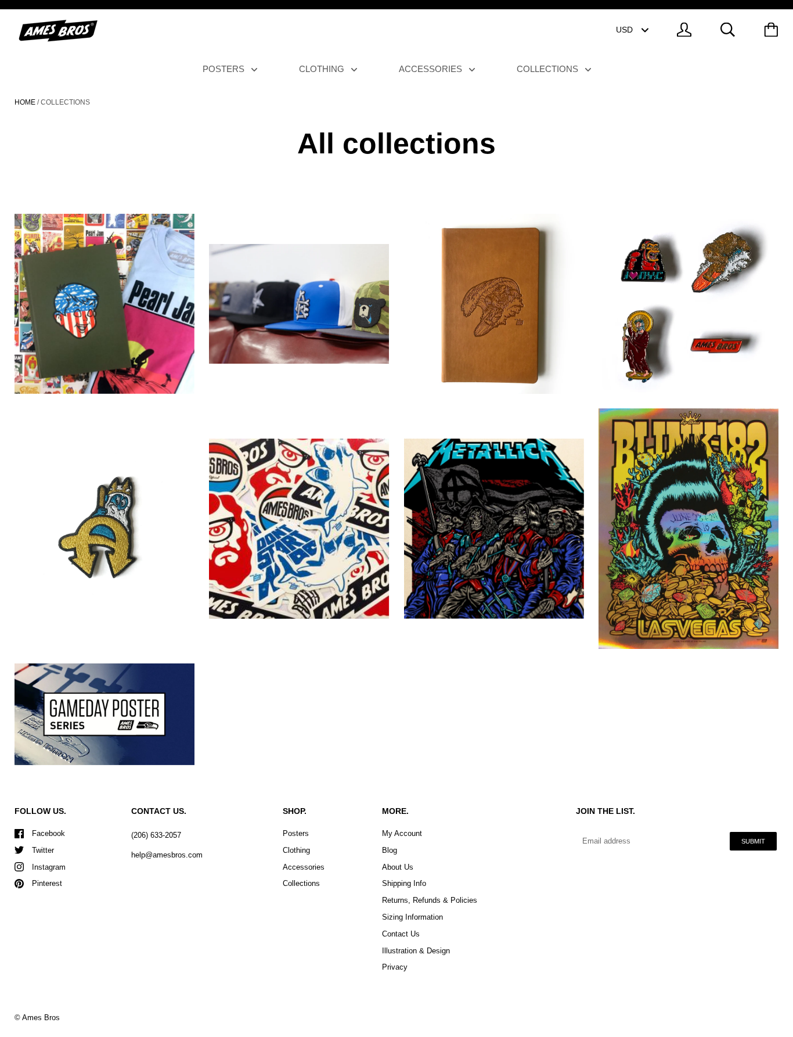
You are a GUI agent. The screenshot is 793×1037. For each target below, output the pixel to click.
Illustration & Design (416, 950)
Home (25, 102)
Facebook (48, 833)
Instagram (49, 867)
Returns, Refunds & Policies (429, 900)
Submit (753, 841)
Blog (389, 850)
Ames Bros (41, 1017)
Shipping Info (404, 883)
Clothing (323, 69)
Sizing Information (412, 917)
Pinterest (47, 883)
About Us (397, 867)
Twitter (43, 850)
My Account (402, 833)
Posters (225, 69)
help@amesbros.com (167, 855)
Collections (549, 69)
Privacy (395, 967)
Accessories (431, 69)
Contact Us (401, 934)
